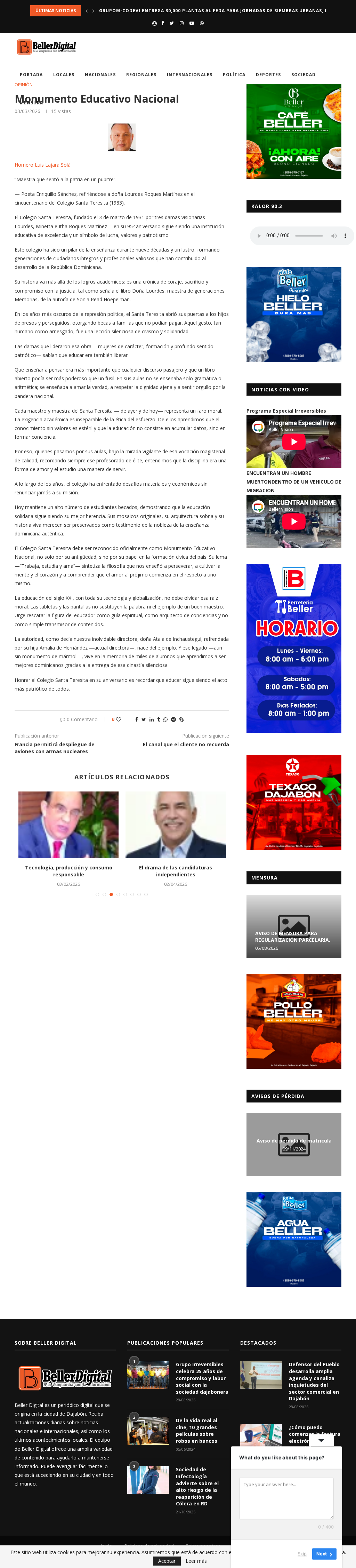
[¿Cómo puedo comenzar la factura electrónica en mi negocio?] (261, 1438)
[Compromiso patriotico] (68, 824)
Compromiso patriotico (68, 867)
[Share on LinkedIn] (151, 719)
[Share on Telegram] (173, 719)
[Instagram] (182, 23)
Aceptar (167, 1561)
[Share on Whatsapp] (165, 719)
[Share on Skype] (181, 719)
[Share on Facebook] (136, 719)
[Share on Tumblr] (158, 719)
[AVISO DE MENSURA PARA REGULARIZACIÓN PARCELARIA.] (293, 926)
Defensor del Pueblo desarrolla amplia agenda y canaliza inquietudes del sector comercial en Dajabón (314, 1381)
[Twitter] (172, 23)
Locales (63, 75)
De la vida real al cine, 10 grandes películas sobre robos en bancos (196, 1430)
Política (234, 75)
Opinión (24, 85)
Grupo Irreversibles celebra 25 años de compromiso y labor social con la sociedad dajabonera (202, 1378)
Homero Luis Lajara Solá (43, 164)
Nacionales (100, 75)
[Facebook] (162, 23)
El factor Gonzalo (175, 867)
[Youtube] (191, 23)
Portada (31, 75)
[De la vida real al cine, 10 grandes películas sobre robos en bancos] (148, 1431)
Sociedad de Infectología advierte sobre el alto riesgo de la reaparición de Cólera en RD (197, 1486)
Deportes (268, 75)
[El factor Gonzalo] (176, 824)
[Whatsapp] (202, 23)
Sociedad (303, 75)
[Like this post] (123, 719)
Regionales (141, 75)
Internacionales (189, 75)
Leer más (196, 1561)
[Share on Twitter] (143, 719)
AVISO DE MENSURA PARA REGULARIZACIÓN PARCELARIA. (292, 936)
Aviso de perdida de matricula (294, 1140)
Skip (302, 1554)
